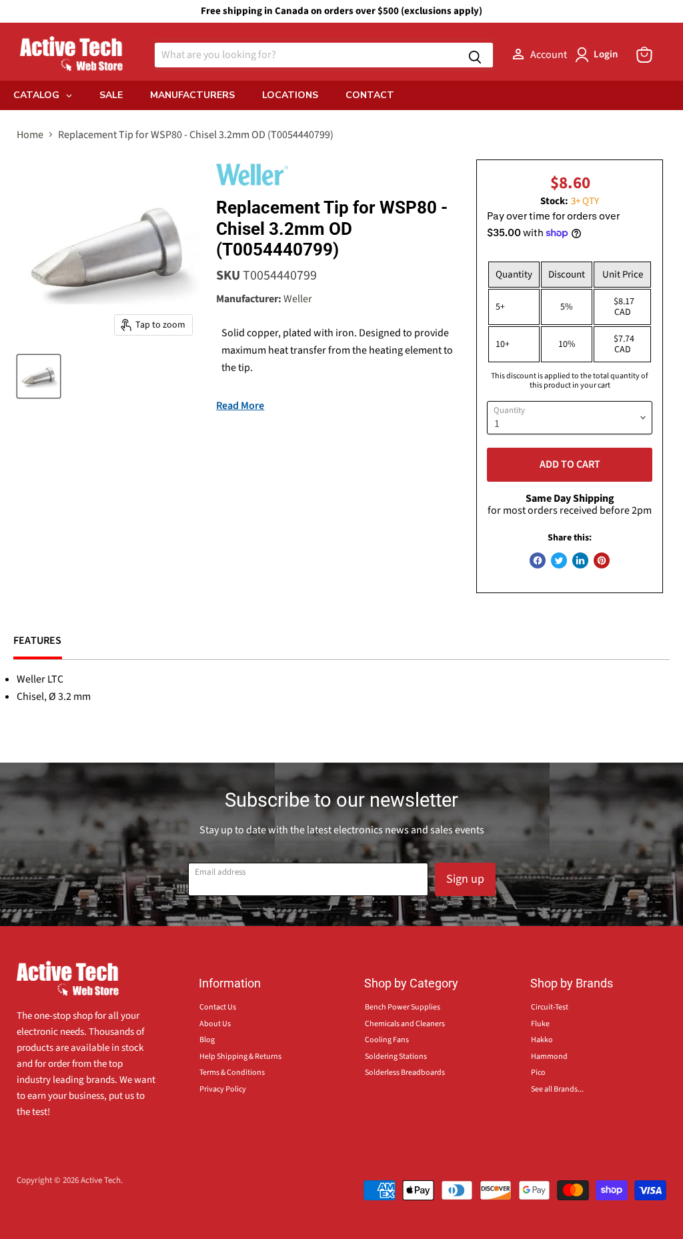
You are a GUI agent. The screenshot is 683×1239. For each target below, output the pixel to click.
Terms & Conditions (232, 1072)
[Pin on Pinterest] (602, 560)
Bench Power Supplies (402, 1007)
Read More (240, 405)
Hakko (542, 1040)
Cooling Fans (387, 1040)
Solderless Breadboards (405, 1072)
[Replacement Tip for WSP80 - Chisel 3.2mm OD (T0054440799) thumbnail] (38, 376)
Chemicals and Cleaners (405, 1023)
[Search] (475, 55)
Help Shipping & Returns (240, 1056)
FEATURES (37, 640)
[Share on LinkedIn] (580, 560)
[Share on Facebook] (538, 560)
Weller (297, 299)
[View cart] (644, 54)
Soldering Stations (396, 1056)
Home (30, 135)
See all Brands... (557, 1089)
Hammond (549, 1056)
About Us (215, 1023)
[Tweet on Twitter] (559, 560)
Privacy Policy (222, 1089)
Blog (207, 1040)
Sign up (465, 879)
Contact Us (217, 1007)
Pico (538, 1072)
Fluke (540, 1023)
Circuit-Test (549, 1007)
